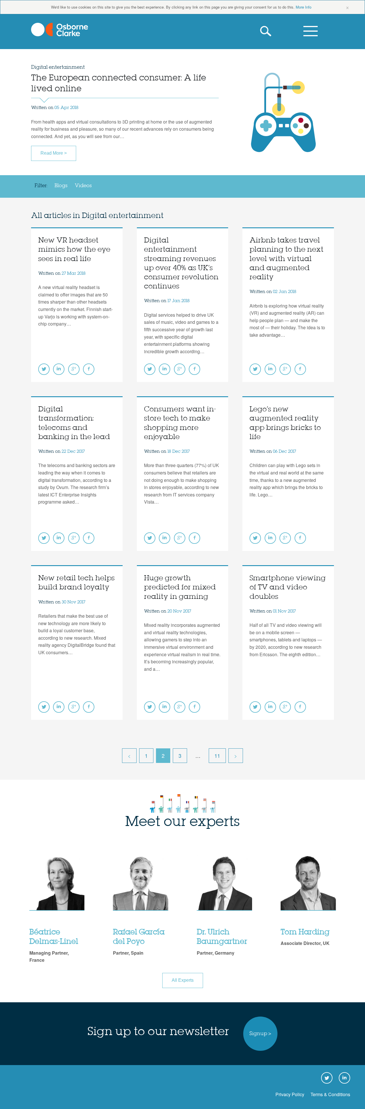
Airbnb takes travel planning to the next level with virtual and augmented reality (286, 259)
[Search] (267, 31)
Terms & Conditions (330, 1094)
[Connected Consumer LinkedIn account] (58, 369)
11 (217, 755)
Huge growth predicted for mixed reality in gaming (180, 587)
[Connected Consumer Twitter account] (44, 369)
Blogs (61, 185)
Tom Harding (305, 932)
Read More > (53, 153)
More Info (303, 7)
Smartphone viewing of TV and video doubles (288, 587)
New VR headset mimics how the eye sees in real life (74, 249)
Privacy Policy (289, 1094)
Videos (83, 185)
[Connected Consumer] (59, 29)
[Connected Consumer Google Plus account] (74, 369)
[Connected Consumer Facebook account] (88, 369)
